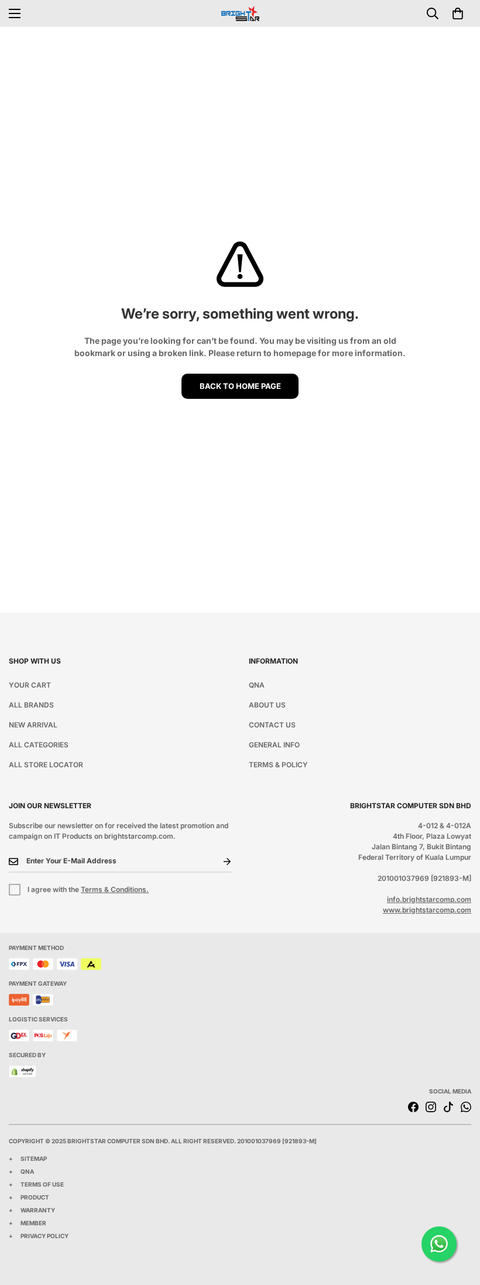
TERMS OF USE (42, 1184)
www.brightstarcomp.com (427, 909)
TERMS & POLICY (278, 764)
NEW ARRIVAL (33, 724)
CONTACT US (272, 724)
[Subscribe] (217, 861)
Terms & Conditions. (115, 889)
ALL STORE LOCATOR (46, 764)
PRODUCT (34, 1197)
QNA (257, 685)
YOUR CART (30, 685)
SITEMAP (33, 1158)
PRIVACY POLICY (44, 1235)
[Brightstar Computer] (240, 13)
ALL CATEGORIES (38, 744)
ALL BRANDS (31, 704)
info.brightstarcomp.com (429, 899)
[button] (457, 13)
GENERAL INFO (274, 744)
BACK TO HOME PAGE (240, 386)
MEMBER (33, 1222)
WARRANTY (37, 1210)
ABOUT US (267, 704)
